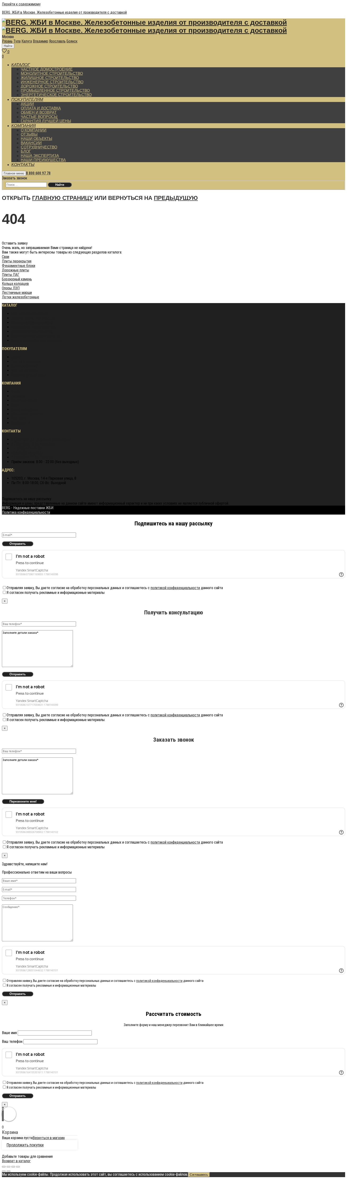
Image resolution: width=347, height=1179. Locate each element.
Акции (15, 357)
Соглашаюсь (199, 1174)
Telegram (32, 457)
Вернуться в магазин (49, 1138)
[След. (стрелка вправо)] (8, 1171)
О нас (15, 391)
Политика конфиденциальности (26, 491)
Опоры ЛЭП (11, 288)
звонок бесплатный (40, 439)
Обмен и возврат (24, 366)
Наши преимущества (27, 414)
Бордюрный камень (17, 279)
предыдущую (176, 198)
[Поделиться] (8, 1166)
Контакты (18, 418)
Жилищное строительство (32, 322)
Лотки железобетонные (20, 297)
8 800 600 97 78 (38, 173)
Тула (17, 41)
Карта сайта (20, 423)
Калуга (26, 41)
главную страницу (62, 198)
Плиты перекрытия (16, 261)
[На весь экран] (13, 1166)
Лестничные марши (17, 292)
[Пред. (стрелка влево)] (4, 1171)
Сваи (5, 256)
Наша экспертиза (24, 409)
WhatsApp (33, 444)
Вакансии (18, 396)
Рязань (7, 41)
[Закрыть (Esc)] (4, 1166)
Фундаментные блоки (18, 265)
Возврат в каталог (16, 1161)
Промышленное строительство (35, 336)
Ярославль (57, 41)
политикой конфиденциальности (175, 588)
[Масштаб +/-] (18, 1166)
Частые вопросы (24, 370)
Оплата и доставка (25, 361)
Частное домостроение (29, 313)
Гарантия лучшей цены (28, 375)
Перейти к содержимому (21, 4)
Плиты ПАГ (10, 274)
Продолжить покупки (25, 1144)
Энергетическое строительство (36, 340)
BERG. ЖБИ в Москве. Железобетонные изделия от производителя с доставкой (64, 12)
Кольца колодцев (15, 283)
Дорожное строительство (31, 331)
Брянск (72, 41)
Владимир (40, 41)
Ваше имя (10, 1033)
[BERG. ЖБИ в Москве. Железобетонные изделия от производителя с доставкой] (144, 23)
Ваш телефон (12, 1041)
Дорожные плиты (15, 270)
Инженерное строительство (33, 327)
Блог (15, 405)
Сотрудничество (24, 400)
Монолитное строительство (33, 318)
